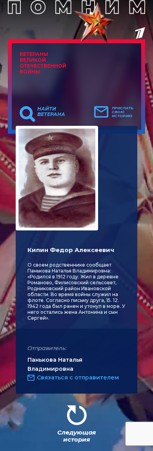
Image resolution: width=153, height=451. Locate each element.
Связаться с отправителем (78, 377)
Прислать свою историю (122, 112)
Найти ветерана (51, 111)
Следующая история (76, 436)
